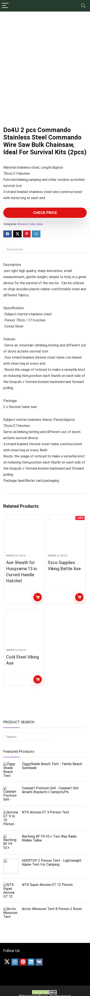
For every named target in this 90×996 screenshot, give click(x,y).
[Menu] (5, 6)
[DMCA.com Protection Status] (45, 991)
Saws (39, 224)
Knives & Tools (26, 224)
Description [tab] (15, 249)
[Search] (83, 6)
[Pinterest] (22, 962)
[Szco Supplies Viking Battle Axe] (66, 536)
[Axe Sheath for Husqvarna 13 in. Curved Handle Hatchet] (24, 536)
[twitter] (6, 962)
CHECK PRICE (45, 212)
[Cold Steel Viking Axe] (24, 630)
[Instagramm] (14, 962)
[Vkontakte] (39, 962)
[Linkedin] (31, 962)
